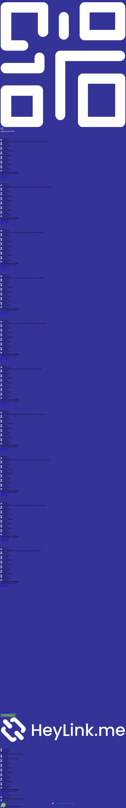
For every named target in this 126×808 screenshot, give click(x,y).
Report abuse (5, 713)
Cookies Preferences (8, 715)
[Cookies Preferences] (3, 805)
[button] (63, 652)
